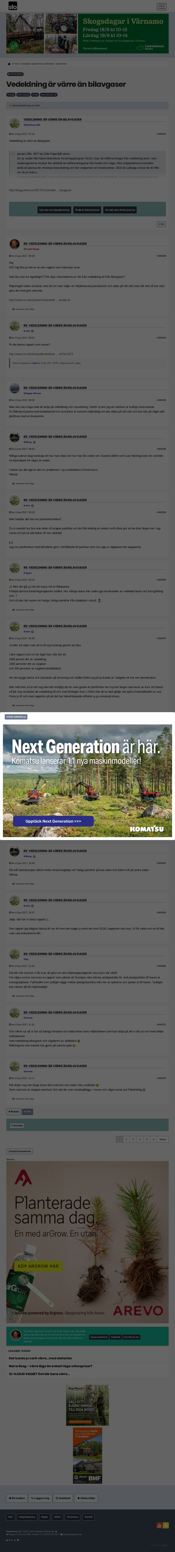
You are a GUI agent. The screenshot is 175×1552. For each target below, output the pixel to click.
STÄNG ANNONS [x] (16, 717)
